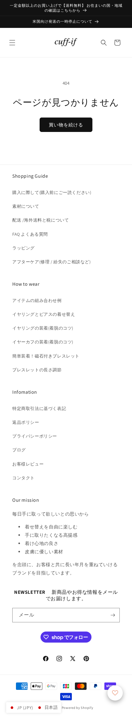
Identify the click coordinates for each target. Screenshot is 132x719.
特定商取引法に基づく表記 (39, 408)
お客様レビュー (28, 464)
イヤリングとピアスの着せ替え (43, 314)
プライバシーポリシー (34, 436)
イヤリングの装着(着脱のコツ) (42, 328)
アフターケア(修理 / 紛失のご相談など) (51, 262)
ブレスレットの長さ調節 (37, 370)
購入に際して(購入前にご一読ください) (51, 192)
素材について (25, 206)
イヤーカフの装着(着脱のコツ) (42, 342)
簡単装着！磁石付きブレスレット (46, 356)
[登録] (112, 615)
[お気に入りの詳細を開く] (115, 693)
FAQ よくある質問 (30, 234)
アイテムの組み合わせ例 (37, 300)
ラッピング (23, 248)
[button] (12, 42)
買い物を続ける (66, 125)
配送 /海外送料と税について (40, 220)
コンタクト (23, 478)
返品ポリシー (25, 422)
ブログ (19, 450)
